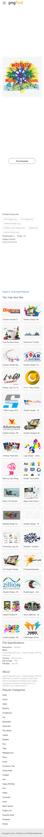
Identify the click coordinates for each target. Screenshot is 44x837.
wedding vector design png (14, 227)
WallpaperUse (8, 752)
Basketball (6, 721)
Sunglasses (7, 712)
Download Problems (20, 291)
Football (5, 775)
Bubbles (5, 739)
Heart (4, 695)
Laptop (5, 735)
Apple (4, 703)
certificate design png (12, 223)
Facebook (6, 819)
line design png (27, 219)
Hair (4, 779)
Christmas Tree (8, 766)
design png (33, 227)
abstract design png (11, 232)
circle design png (10, 219)
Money (5, 823)
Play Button (7, 730)
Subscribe (6, 726)
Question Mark (8, 815)
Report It (6, 291)
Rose (4, 757)
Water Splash (7, 806)
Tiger (4, 748)
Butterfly (5, 708)
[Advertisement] (22, 34)
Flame (4, 699)
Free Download (22, 161)
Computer (6, 797)
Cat (3, 717)
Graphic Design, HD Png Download (16, 433)
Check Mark (7, 770)
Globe (4, 792)
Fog (4, 743)
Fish (4, 788)
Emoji (4, 761)
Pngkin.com (7, 810)
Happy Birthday (8, 783)
